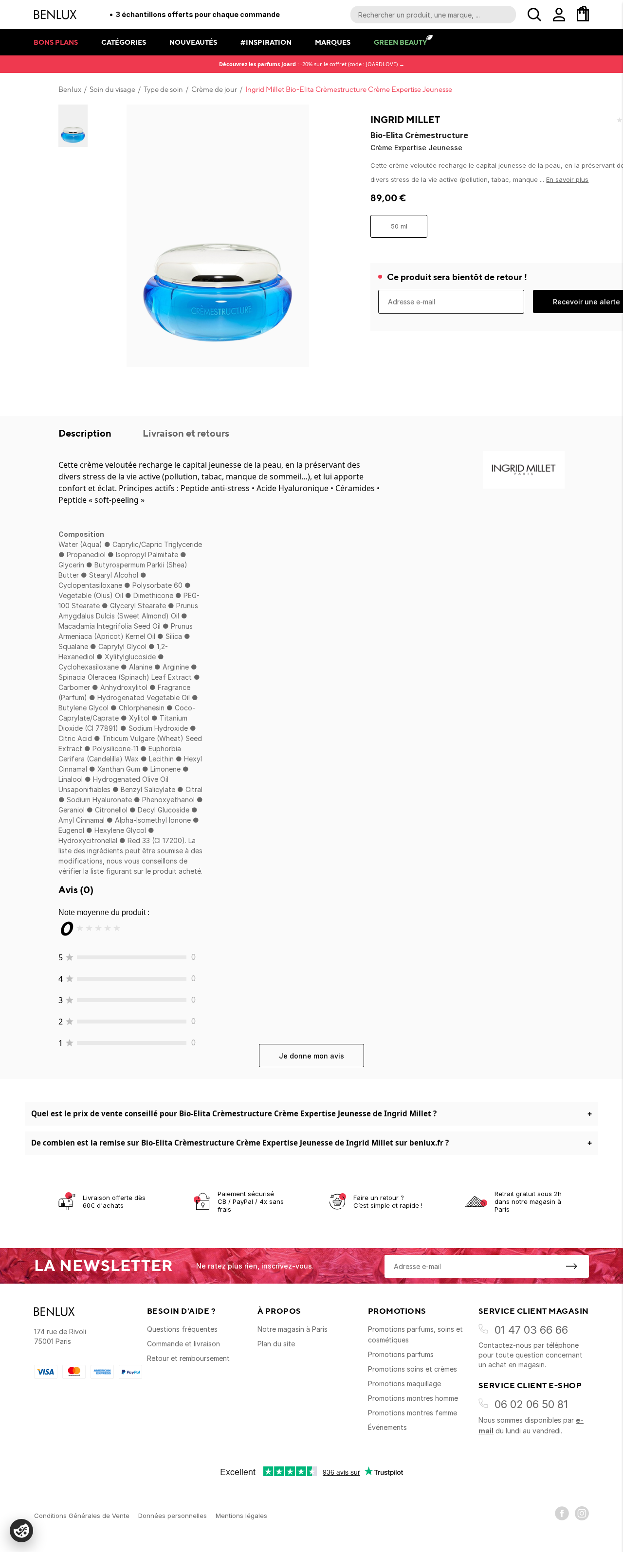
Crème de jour (214, 89)
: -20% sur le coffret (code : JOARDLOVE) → (311, 64)
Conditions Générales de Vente (81, 1515)
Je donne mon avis (311, 1056)
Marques (332, 42)
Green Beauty (400, 42)
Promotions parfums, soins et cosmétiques (415, 1334)
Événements (387, 1427)
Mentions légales (241, 1515)
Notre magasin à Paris (292, 1329)
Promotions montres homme (413, 1398)
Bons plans (56, 42)
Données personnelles (172, 1515)
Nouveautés (193, 42)
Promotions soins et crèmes (412, 1369)
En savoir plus (567, 179)
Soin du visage (112, 89)
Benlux (69, 89)
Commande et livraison (183, 1344)
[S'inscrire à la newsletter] (571, 1266)
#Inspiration (266, 42)
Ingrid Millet (405, 119)
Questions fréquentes (182, 1329)
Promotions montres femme (412, 1413)
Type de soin (163, 89)
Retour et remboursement (188, 1358)
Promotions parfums (401, 1354)
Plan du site (276, 1344)
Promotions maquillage (404, 1383)
